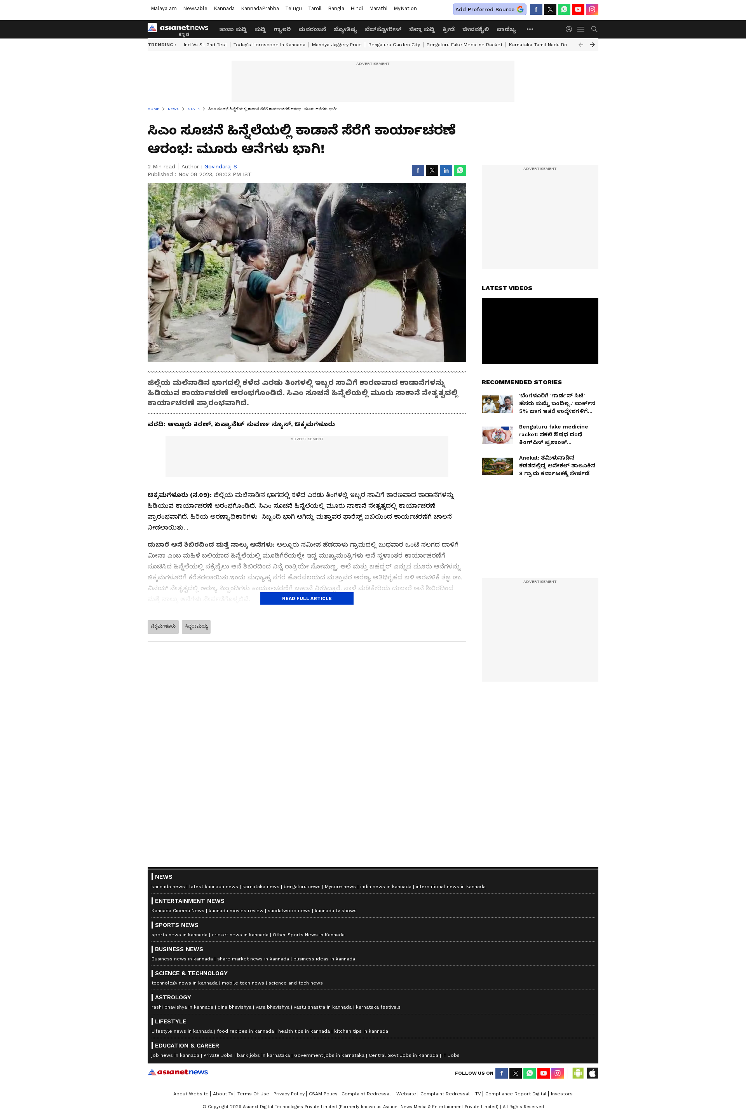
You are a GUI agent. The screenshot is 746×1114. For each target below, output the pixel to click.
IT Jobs (451, 1055)
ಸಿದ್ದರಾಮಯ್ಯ (196, 626)
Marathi (378, 8)
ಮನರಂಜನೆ (312, 29)
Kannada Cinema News (178, 910)
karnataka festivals (378, 1007)
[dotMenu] (530, 29)
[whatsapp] (564, 9)
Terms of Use (253, 1094)
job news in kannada (175, 1055)
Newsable (195, 8)
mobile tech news (243, 983)
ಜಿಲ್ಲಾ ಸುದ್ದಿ (422, 29)
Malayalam (164, 8)
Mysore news (340, 886)
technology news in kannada (185, 983)
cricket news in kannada (240, 934)
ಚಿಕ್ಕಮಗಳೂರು (163, 626)
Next (592, 44)
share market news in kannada (253, 959)
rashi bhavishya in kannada (182, 1007)
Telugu (293, 8)
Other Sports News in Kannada (309, 934)
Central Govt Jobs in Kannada (403, 1055)
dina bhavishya (234, 1007)
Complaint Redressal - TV (450, 1094)
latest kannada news (213, 886)
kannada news (168, 886)
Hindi (356, 8)
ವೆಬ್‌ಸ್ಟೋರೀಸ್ (383, 29)
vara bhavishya (272, 1007)
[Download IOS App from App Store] (592, 1073)
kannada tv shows (336, 910)
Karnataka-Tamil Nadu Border (543, 44)
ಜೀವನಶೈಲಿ (475, 29)
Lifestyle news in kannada (182, 1031)
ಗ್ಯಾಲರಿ (282, 29)
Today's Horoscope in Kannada (269, 44)
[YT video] (578, 9)
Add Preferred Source (484, 9)
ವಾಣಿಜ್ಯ (506, 29)
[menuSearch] (594, 29)
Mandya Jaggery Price (337, 44)
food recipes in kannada (245, 1031)
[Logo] (181, 29)
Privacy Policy (289, 1094)
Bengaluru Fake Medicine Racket (464, 44)
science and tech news (295, 983)
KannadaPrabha (260, 8)
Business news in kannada (182, 959)
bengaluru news (302, 886)
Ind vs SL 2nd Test (205, 44)
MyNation (405, 8)
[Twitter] (550, 9)
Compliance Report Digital (516, 1094)
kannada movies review (236, 910)
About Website (191, 1094)
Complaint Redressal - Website (379, 1094)
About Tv (223, 1094)
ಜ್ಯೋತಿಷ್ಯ (345, 29)
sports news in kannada (179, 934)
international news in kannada (451, 886)
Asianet (178, 1072)
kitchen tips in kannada (361, 1031)
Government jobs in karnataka (329, 1055)
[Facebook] (536, 9)
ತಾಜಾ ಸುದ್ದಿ (233, 29)
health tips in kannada (304, 1031)
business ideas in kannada (324, 959)
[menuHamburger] (581, 29)
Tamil (315, 8)
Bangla (336, 8)
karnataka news (260, 886)
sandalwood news (289, 910)
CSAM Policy (323, 1094)
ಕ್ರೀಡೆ (449, 29)
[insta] (592, 9)
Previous (581, 44)
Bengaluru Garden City (394, 44)
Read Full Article (307, 598)
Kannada (224, 8)
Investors (562, 1094)
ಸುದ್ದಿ (260, 29)
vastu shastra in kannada (323, 1007)
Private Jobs (218, 1055)
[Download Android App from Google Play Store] (578, 1073)
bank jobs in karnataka (263, 1055)
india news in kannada (385, 886)
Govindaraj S (220, 166)
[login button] (571, 29)
